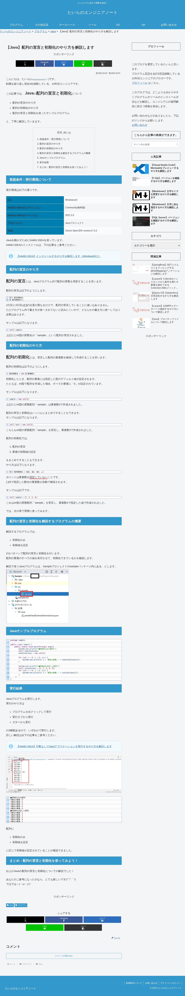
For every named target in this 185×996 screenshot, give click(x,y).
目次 (59, 132)
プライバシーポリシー (170, 983)
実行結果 (44, 162)
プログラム (22, 905)
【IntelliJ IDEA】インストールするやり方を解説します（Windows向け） (59, 256)
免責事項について (134, 983)
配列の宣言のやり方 (50, 143)
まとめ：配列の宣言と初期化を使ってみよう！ (64, 167)
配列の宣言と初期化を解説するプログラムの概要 (65, 153)
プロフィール (139, 83)
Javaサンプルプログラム (52, 157)
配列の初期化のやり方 (51, 148)
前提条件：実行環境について (55, 139)
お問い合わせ (139, 125)
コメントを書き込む (64, 956)
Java (11, 905)
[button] (103, 63)
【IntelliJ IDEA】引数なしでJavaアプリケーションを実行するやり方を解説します (64, 746)
